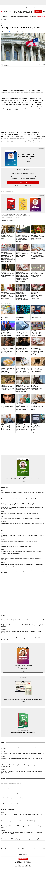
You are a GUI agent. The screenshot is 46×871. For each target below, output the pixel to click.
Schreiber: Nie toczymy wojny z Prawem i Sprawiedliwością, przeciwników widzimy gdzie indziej (22, 565)
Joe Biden (18, 217)
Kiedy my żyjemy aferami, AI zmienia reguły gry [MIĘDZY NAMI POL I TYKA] (23, 753)
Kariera (19, 848)
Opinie (2, 781)
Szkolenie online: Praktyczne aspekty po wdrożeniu (28, 158)
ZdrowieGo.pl (28, 851)
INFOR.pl (12, 851)
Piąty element (3, 745)
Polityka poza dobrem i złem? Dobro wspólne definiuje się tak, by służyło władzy (21, 826)
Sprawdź (29, 161)
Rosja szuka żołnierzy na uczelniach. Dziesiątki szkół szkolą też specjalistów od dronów (22, 625)
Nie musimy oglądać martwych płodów (12, 783)
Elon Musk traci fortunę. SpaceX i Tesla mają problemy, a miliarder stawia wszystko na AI (21, 815)
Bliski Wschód (3, 629)
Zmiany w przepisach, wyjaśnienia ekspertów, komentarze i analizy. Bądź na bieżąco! (23, 700)
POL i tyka (3, 751)
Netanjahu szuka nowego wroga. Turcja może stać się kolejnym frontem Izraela (21, 632)
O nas (6, 848)
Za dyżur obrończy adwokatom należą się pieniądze (15, 798)
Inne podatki (3, 569)
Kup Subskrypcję (38, 11)
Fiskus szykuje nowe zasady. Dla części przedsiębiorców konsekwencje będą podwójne (22, 571)
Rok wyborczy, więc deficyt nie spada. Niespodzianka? (16, 788)
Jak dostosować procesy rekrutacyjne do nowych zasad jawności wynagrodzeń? (23, 667)
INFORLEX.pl (17, 851)
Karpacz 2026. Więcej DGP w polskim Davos (13, 803)
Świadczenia (3, 521)
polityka (3, 217)
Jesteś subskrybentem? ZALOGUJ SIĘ (23, 185)
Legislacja (3, 544)
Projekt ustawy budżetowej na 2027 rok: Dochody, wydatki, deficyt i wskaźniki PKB (8, 334)
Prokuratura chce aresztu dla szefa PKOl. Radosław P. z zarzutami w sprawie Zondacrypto (22, 536)
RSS (44, 848)
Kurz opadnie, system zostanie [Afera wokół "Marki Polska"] (18, 821)
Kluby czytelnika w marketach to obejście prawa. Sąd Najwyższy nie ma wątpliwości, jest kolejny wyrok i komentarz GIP (37, 334)
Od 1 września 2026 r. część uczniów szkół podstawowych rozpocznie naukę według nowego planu (7, 317)
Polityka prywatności (26, 848)
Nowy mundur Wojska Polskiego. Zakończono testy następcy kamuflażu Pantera (21, 558)
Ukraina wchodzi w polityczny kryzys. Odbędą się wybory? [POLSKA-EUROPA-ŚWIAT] (20, 765)
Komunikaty (15, 848)
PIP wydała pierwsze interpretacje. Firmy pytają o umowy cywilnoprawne (21, 518)
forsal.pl (35, 7)
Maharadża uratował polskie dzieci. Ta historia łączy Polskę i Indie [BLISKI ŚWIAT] (22, 759)
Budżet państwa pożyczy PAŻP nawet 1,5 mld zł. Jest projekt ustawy (20, 504)
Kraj (2, 490)
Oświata (2, 549)
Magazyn (3, 539)
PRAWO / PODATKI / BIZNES (23, 698)
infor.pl (40, 7)
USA (14, 217)
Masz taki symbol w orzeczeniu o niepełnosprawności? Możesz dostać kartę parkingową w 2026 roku (23, 334)
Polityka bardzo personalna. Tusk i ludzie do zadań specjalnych (19, 541)
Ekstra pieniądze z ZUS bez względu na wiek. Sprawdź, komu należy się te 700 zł (22, 524)
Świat (2, 25)
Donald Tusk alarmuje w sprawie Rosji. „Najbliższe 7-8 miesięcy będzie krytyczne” (23, 317)
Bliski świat (3, 756)
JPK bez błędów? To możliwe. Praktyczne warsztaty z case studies (23, 479)
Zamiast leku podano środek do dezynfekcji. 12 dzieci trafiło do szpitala (21, 499)
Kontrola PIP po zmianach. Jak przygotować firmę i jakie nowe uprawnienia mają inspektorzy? (22, 507)
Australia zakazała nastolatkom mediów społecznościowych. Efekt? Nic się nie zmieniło (22, 638)
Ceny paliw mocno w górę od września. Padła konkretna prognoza (19, 513)
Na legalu (3, 769)
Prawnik (2, 533)
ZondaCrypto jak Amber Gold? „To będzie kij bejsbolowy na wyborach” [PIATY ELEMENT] (37, 317)
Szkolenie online (23, 477)
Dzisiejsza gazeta (7, 11)
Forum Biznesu (39, 851)
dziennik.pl (30, 7)
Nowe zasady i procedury (23, 730)
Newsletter (32, 851)
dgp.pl (25, 7)
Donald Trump (9, 217)
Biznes (2, 511)
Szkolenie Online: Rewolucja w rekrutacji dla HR (23, 665)
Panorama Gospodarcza (23, 854)
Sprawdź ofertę (23, 182)
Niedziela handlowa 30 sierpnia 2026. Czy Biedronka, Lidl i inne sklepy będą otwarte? (22, 493)
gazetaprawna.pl (22, 851)
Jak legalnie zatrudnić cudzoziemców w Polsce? (23, 732)
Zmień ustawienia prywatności (36, 848)
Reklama (10, 848)
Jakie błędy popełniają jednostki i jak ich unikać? (27, 155)
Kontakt (2, 848)
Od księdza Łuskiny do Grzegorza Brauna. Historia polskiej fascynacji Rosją (22, 793)
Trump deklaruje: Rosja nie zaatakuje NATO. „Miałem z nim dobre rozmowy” (22, 620)
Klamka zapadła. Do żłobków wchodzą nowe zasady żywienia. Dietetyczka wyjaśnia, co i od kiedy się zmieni (21, 552)
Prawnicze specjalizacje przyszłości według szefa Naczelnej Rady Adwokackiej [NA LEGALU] (22, 772)
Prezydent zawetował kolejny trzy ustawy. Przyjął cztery (16, 546)
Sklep (44, 7)
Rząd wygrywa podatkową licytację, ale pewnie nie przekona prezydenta (21, 839)
